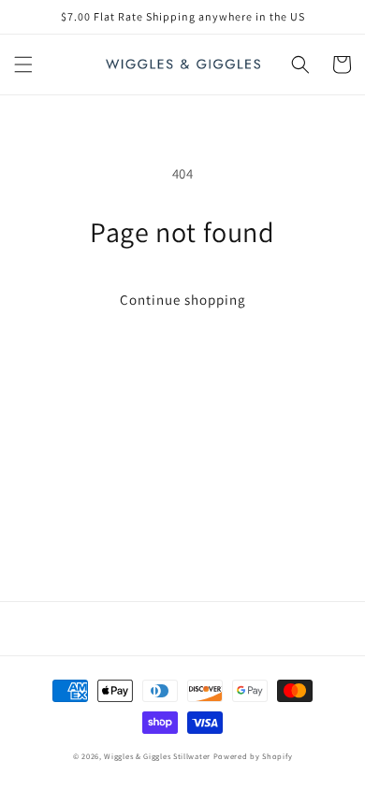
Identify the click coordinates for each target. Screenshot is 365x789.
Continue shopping (183, 299)
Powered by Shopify (253, 756)
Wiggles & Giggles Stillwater (157, 756)
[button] (23, 64)
